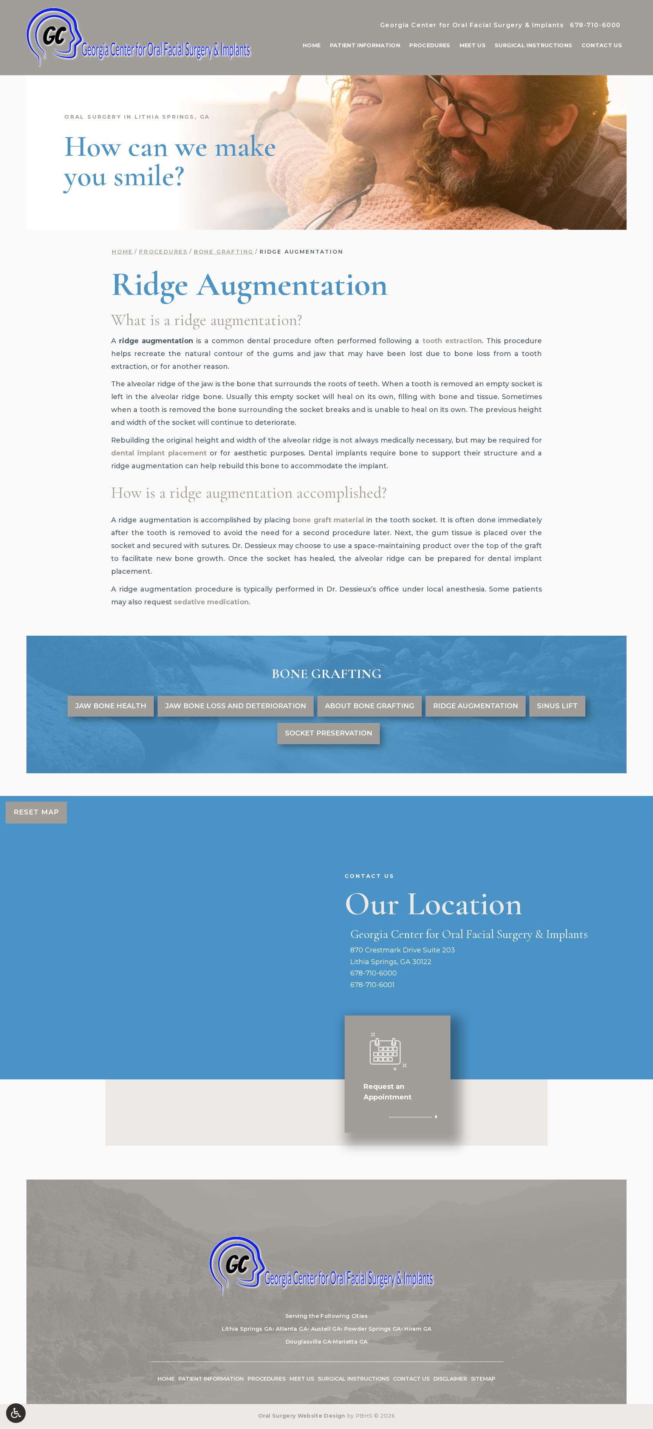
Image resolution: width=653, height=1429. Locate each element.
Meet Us (473, 45)
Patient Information (365, 45)
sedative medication (211, 602)
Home (311, 45)
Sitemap (483, 1378)
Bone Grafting (224, 251)
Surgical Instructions (533, 45)
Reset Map (36, 812)
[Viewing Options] (16, 1413)
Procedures (429, 45)
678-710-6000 (595, 24)
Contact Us (602, 45)
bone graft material (328, 520)
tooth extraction (452, 341)
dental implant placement (159, 453)
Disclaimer (450, 1378)
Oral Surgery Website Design (301, 1415)
